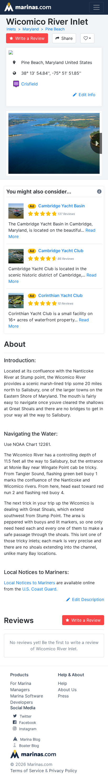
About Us (67, 689)
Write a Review (30, 38)
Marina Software (26, 695)
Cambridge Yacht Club (60, 250)
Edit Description (88, 599)
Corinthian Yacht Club (60, 295)
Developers (21, 702)
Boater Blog (29, 745)
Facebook (27, 722)
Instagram (27, 729)
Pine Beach (55, 29)
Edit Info (87, 94)
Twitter (25, 716)
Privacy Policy (63, 770)
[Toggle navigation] (96, 7)
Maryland (31, 29)
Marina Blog (30, 739)
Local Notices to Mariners (29, 582)
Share (67, 38)
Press (63, 695)
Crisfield (29, 83)
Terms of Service (27, 770)
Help (62, 683)
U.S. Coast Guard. (39, 589)
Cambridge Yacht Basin (61, 205)
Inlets (11, 29)
